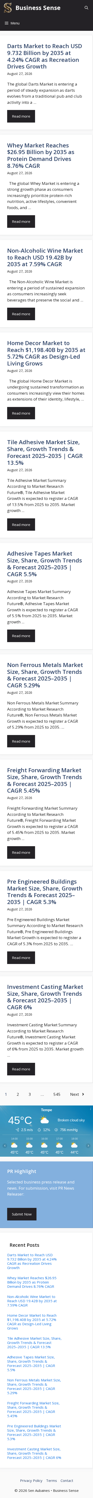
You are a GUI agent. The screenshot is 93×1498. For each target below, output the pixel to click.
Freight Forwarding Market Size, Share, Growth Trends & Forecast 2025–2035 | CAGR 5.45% (44, 780)
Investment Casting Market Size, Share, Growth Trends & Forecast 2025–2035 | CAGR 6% (45, 997)
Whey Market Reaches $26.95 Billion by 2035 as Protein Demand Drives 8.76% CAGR (40, 155)
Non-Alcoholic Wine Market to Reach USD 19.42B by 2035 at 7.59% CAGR (45, 257)
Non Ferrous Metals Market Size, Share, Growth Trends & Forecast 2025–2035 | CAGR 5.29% (45, 675)
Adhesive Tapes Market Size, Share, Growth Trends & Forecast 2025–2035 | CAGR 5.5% (44, 563)
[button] (86, 7)
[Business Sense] (7, 7)
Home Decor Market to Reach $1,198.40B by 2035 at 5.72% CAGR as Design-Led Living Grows (46, 353)
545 (57, 1094)
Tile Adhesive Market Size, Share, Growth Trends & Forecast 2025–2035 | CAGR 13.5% (45, 452)
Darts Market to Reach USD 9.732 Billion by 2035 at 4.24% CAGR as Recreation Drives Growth (44, 56)
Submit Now (22, 1214)
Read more (21, 116)
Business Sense (38, 8)
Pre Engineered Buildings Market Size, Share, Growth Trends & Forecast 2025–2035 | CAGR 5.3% (45, 891)
